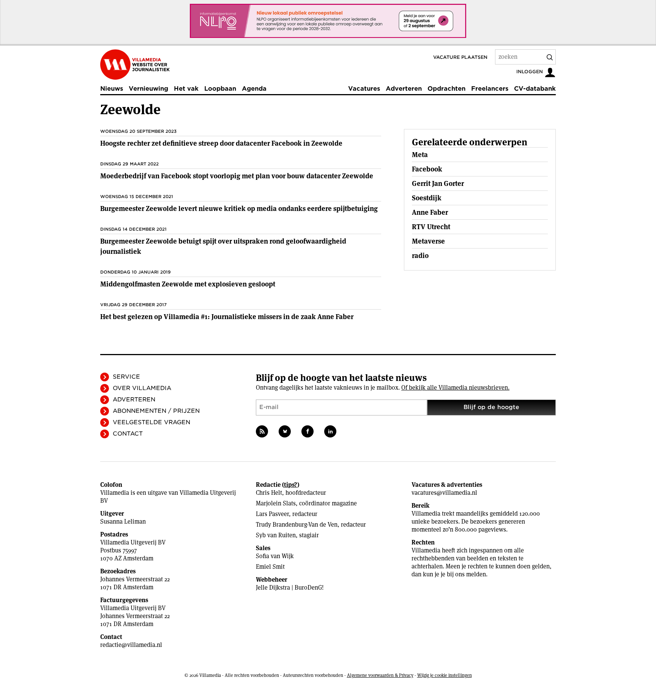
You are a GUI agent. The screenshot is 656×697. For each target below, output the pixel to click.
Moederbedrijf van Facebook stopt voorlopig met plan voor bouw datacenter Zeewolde (236, 175)
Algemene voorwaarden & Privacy (380, 675)
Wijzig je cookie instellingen (444, 675)
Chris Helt (269, 493)
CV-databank (535, 88)
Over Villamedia (142, 388)
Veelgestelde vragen (151, 422)
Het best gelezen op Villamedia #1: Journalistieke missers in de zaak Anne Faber (226, 316)
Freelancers (489, 88)
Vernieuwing (148, 88)
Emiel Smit (270, 567)
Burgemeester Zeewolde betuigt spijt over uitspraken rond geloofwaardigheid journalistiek (223, 246)
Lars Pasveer (272, 514)
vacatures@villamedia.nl (444, 493)
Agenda (254, 88)
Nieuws (111, 88)
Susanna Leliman (123, 522)
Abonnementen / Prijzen (156, 411)
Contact (128, 433)
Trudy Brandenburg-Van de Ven (296, 525)
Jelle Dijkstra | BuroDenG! (290, 588)
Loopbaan (220, 88)
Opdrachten (446, 88)
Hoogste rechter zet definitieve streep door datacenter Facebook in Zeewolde (221, 143)
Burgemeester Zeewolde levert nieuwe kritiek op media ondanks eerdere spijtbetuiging (239, 208)
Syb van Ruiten (276, 535)
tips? (290, 485)
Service (126, 376)
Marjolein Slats (276, 503)
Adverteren (404, 88)
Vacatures (364, 88)
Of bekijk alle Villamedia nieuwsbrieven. (455, 388)
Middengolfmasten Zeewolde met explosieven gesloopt (187, 284)
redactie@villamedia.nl (131, 645)
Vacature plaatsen (460, 57)
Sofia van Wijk (275, 556)
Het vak (186, 88)
